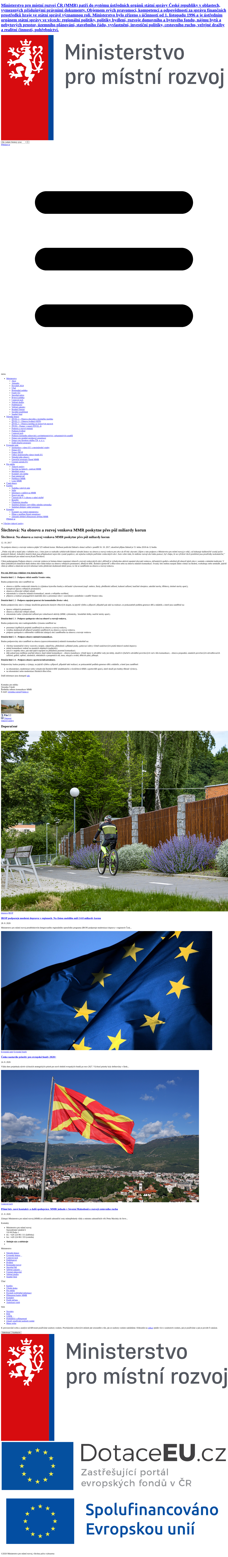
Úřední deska (11, 1288)
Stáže (14, 490)
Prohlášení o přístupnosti (16, 1318)
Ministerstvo (11, 378)
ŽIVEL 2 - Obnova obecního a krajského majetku (32, 419)
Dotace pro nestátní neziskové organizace (29, 438)
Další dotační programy (21, 443)
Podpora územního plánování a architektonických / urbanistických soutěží (42, 436)
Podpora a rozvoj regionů (22, 428)
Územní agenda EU (20, 462)
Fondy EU (16, 393)
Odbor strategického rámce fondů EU (27, 455)
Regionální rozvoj (13, 1265)
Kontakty (10, 509)
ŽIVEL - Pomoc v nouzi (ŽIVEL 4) (26, 426)
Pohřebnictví (17, 405)
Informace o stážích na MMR (24, 493)
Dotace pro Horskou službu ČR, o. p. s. (28, 440)
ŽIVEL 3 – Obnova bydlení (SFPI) (26, 421)
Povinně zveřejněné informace (19, 1293)
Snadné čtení (17, 414)
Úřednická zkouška (20, 502)
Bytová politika (18, 397)
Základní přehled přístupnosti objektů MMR (30, 516)
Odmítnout (6, 1333)
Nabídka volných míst (21, 488)
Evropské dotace (14, 1255)
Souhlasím (16, 1333)
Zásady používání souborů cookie (20, 1321)
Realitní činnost (18, 409)
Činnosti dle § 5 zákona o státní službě (28, 497)
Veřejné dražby (18, 402)
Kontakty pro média (20, 474)
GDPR (10, 1316)
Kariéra (9, 486)
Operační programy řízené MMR (25, 459)
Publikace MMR (18, 478)
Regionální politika (19, 390)
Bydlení (9, 1262)
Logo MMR (17, 481)
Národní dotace (12, 416)
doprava (4, 913)
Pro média (10, 464)
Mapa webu (11, 1323)
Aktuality (15, 383)
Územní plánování (14, 1272)
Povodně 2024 (18, 386)
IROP (10, 913)
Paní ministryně (18, 476)
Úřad (14, 388)
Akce (14, 381)
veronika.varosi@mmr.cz (18, 692)
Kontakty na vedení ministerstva (25, 512)
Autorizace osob (13, 1302)
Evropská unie (12, 445)
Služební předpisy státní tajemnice (26, 507)
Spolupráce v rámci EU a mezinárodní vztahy (30, 447)
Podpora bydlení (18, 431)
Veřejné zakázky (18, 407)
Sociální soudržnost (20, 412)
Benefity (15, 500)
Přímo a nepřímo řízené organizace (26, 514)
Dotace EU (16, 450)
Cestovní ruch (17, 400)
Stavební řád (11, 1267)
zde (28, 676)
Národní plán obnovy (20, 457)
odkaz (150, 1328)
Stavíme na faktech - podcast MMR (26, 469)
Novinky (10, 1311)
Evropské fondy (20, 1052)
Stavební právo (18, 395)
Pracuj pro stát (17, 495)
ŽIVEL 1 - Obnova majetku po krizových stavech (32, 424)
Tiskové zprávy (18, 466)
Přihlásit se (5, 145)
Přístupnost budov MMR (16, 1295)
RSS (8, 1314)
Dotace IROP (17, 452)
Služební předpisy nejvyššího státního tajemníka (31, 505)
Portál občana (13, 1300)
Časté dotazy (11, 483)
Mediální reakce (18, 471)
